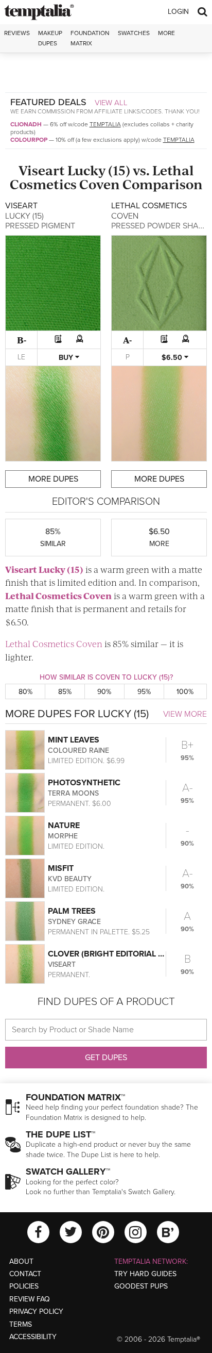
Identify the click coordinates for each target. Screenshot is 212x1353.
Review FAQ (29, 1299)
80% (25, 691)
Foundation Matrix (90, 37)
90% (104, 691)
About (21, 1261)
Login (178, 11)
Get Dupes (106, 1057)
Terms (20, 1324)
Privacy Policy (36, 1311)
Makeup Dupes (50, 37)
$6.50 (173, 357)
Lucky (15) (98, 170)
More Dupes (53, 479)
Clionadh (26, 124)
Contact (25, 1273)
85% (65, 691)
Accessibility (33, 1336)
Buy (67, 357)
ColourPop (28, 139)
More (166, 33)
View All (111, 102)
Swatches (134, 33)
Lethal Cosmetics (43, 595)
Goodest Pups (141, 1286)
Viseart (42, 170)
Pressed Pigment (40, 226)
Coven (99, 184)
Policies (24, 1286)
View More (185, 714)
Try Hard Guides (145, 1273)
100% (184, 691)
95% (144, 691)
